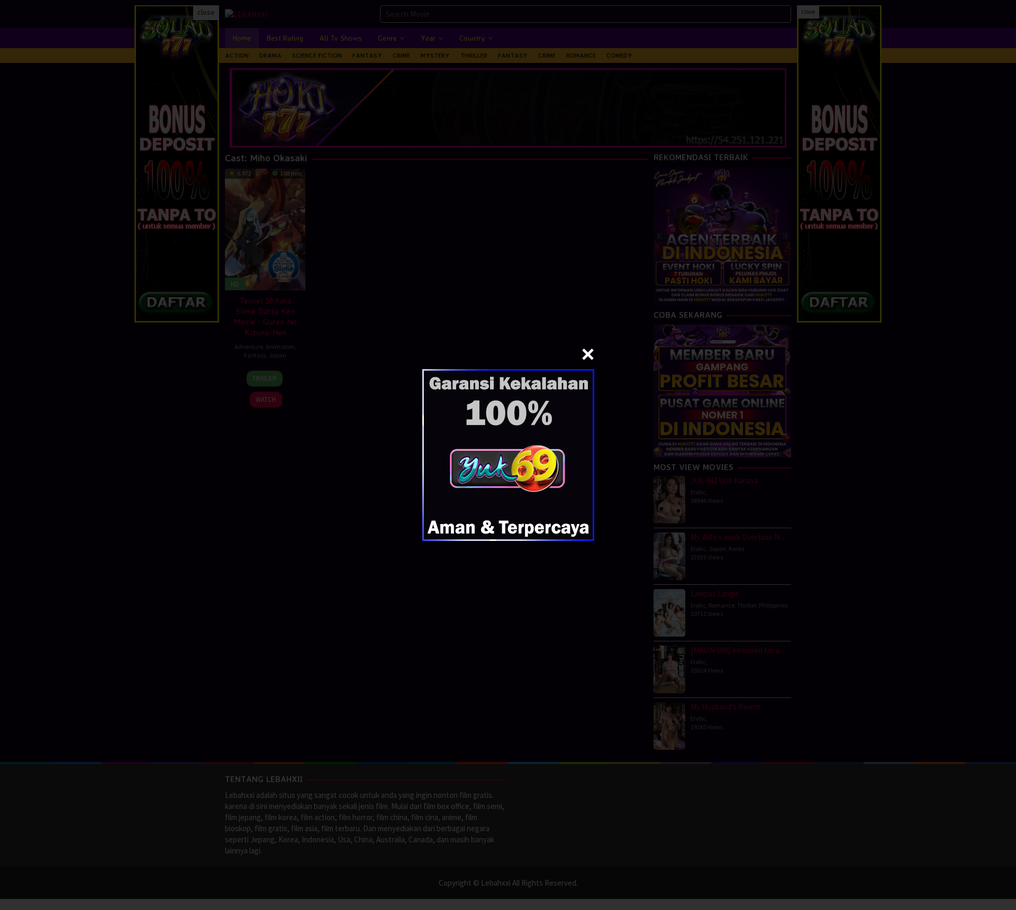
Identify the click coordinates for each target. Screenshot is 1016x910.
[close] (588, 354)
